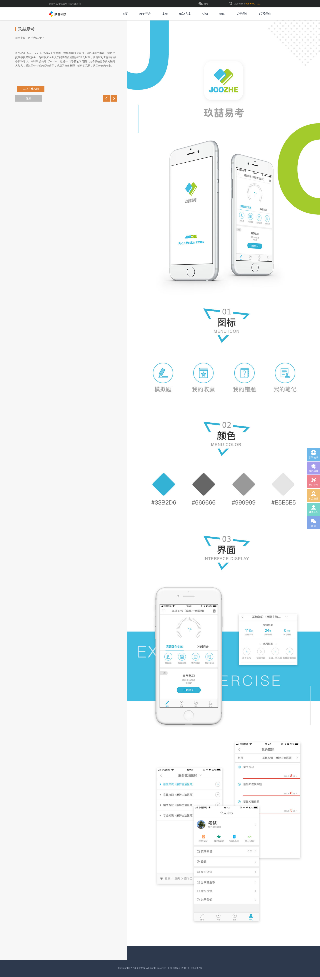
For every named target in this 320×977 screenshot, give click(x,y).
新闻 (222, 13)
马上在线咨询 (30, 88)
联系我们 (265, 13)
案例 (165, 13)
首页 (125, 13)
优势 (205, 13)
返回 (28, 98)
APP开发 (145, 13)
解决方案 (185, 13)
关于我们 (242, 13)
